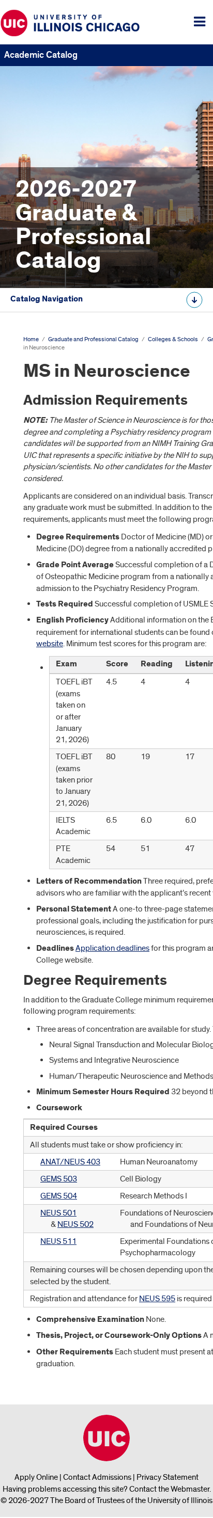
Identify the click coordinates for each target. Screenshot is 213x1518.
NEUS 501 (58, 1213)
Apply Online (36, 1477)
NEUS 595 (157, 1298)
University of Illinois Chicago (106, 1438)
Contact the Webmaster (169, 1489)
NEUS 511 (58, 1241)
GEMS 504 (58, 1196)
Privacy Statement (167, 1477)
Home (31, 339)
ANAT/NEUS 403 (70, 1162)
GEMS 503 (58, 1179)
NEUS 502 (75, 1224)
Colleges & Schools (173, 339)
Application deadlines (112, 948)
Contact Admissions (97, 1477)
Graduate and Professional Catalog (93, 339)
